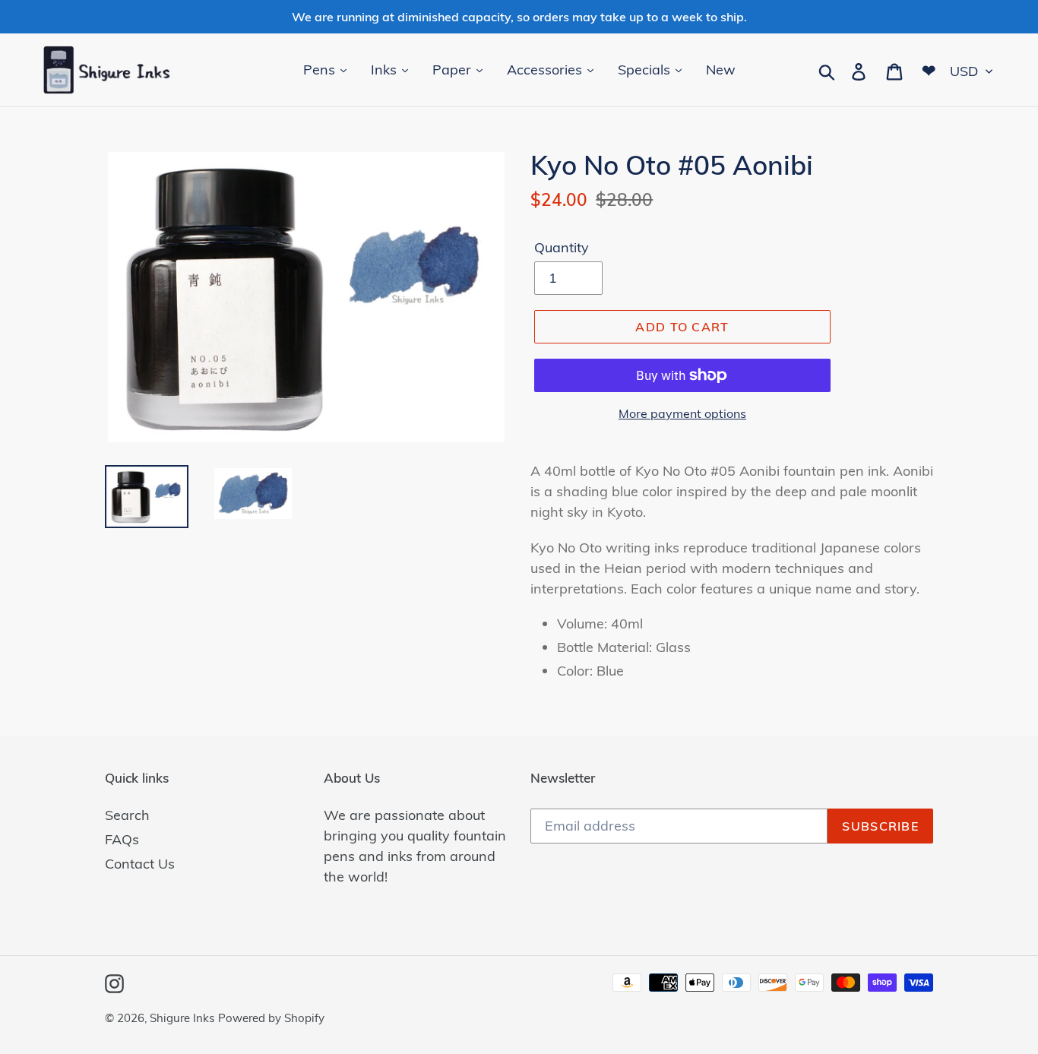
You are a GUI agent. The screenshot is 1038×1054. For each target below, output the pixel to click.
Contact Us (140, 863)
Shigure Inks (182, 1018)
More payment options (682, 413)
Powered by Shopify (271, 1018)
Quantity (561, 247)
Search (127, 815)
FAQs (122, 839)
